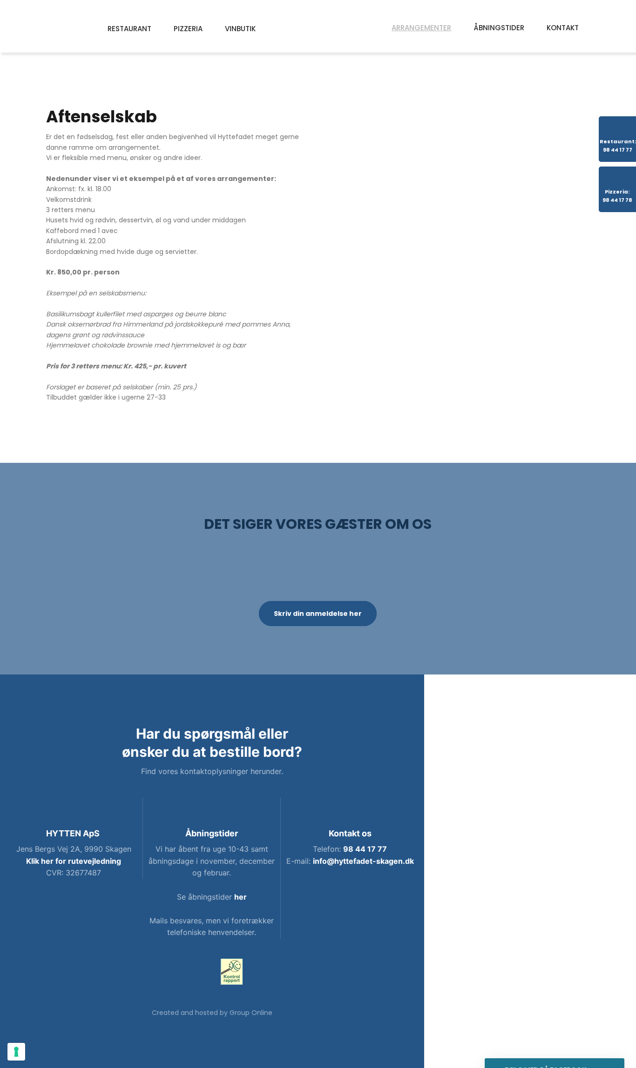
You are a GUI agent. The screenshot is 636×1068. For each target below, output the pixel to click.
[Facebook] (192, 973)
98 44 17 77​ (365, 849)
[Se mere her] (231, 972)
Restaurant (129, 28)
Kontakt (563, 28)
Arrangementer (421, 28)
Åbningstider (499, 28)
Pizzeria (188, 28)
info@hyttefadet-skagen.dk (363, 861)
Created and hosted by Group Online (212, 1012)
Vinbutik (240, 28)
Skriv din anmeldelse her (318, 613)
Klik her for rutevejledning (73, 861)
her (240, 896)
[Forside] (318, 26)
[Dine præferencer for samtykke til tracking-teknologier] (16, 1052)
